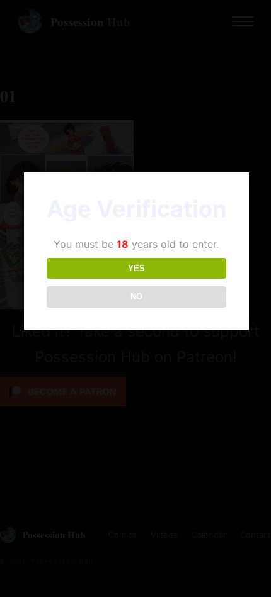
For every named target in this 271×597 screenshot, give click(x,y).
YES (136, 268)
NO (136, 296)
